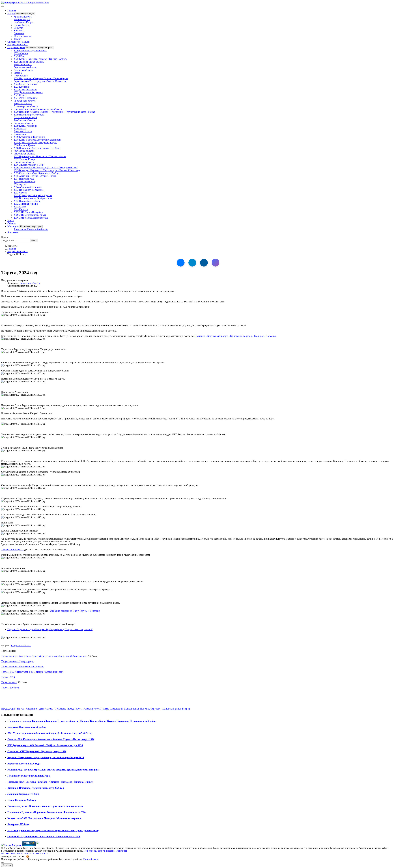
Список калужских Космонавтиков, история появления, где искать (45, 806)
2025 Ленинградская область (29, 61)
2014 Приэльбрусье (24, 178)
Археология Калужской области (31, 229)
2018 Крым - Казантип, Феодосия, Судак (35, 142)
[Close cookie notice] (2, 862)
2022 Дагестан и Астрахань (28, 92)
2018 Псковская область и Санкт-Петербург (37, 148)
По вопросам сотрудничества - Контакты (105, 850)
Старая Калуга (21, 25)
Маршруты (13, 226)
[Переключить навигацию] (2, 6)
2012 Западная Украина (26, 203)
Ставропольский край (25, 117)
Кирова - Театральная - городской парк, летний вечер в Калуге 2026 (45, 757)
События (18, 27)
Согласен (6, 865)
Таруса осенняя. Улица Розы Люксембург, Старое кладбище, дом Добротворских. (44, 656)
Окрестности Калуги (18, 41)
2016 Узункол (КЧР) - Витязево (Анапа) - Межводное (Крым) (46, 167)
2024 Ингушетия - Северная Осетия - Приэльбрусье (41, 78)
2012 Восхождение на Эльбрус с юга (33, 198)
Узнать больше (90, 859)
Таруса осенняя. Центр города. (17, 661)
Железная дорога (22, 36)
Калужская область (17, 44)
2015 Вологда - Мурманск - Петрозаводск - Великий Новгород (47, 170)
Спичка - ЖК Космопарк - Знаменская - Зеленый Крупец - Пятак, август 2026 (50, 739)
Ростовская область (24, 151)
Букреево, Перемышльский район (26, 727)
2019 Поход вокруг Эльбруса (29, 114)
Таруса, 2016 (8, 677)
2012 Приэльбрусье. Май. (27, 201)
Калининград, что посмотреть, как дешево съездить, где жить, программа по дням (53, 769)
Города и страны (16, 47)
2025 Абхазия (21, 53)
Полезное (19, 33)
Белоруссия (20, 134)
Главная (11, 10)
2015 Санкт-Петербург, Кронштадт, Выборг (37, 173)
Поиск (4, 237)
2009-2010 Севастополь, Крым (30, 215)
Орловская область (24, 162)
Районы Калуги (22, 19)
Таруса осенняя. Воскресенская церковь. (22, 666)
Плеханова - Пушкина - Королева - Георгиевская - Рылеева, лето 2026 (46, 812)
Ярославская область (25, 100)
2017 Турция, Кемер (24, 159)
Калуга (11, 13)
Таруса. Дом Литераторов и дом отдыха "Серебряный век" (32, 672)
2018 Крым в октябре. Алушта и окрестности (37, 139)
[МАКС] (215, 263)
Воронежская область (25, 67)
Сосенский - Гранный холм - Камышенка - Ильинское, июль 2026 (43, 836)
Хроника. (19, 30)
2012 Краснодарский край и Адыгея (33, 195)
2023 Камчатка (21, 86)
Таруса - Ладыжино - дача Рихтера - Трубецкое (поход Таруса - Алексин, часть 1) (50, 629)
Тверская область (23, 103)
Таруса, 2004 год (10, 687)
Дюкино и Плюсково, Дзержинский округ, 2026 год (35, 788)
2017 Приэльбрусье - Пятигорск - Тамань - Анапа (40, 156)
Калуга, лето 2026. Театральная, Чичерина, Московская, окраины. (44, 818)
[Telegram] (192, 263)
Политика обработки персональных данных (24, 853)
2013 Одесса (20, 192)
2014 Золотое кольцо (24, 181)
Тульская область (23, 64)
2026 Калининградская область (30, 50)
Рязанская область (23, 70)
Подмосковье (21, 75)
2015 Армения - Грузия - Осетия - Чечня (35, 176)
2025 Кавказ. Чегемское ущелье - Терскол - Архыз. (40, 59)
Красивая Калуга (23, 16)
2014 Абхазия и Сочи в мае (28, 187)
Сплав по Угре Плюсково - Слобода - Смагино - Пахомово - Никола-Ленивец (50, 782)
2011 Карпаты (21, 209)
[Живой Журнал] (204, 263)
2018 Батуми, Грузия (24, 145)
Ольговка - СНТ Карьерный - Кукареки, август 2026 (36, 751)
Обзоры (11, 223)
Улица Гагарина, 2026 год (21, 800)
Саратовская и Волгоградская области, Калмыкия (40, 81)
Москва (18, 73)
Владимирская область (26, 106)
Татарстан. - (12, 549)
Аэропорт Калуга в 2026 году (23, 763)
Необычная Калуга (24, 22)
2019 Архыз (20, 128)
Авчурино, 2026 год (18, 824)
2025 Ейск (19, 56)
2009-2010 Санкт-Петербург (28, 212)
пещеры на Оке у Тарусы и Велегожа (75, 611)
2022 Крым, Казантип (25, 89)
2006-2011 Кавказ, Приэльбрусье (31, 217)
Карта (10, 220)
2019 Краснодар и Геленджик (29, 137)
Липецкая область (23, 123)
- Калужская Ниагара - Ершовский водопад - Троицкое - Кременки (235, 336)
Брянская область (23, 131)
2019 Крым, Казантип (25, 125)
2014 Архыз (20, 184)
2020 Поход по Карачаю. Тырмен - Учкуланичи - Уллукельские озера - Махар (54, 112)
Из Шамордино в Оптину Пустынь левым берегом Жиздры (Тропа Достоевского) (53, 830)
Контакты (12, 232)
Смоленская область (24, 153)
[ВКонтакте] (181, 263)
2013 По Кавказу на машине (28, 190)
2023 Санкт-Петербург (25, 84)
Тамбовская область (24, 120)
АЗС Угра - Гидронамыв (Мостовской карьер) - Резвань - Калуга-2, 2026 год (49, 733)
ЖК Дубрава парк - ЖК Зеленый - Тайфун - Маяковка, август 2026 (45, 745)
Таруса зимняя (9, 682)
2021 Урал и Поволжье (26, 98)
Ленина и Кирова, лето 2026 (23, 794)
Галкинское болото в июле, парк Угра (28, 775)
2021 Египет (20, 95)
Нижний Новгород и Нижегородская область (38, 109)
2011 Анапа (20, 206)
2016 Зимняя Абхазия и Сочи (29, 164)
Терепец (18, 39)
